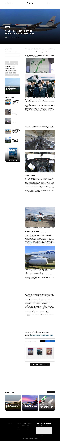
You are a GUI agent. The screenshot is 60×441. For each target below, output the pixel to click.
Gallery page (45, 172)
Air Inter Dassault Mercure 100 (39, 334)
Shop (28, 425)
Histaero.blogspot (46, 335)
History (7, 27)
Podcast (28, 430)
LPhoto (49, 172)
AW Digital (23, 427)
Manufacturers (8, 70)
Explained (7, 64)
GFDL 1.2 (51, 172)
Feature (12, 64)
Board (18, 427)
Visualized (16, 74)
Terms (28, 427)
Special (7, 74)
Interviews (12, 68)
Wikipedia (51, 335)
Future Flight (8, 66)
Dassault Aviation (32, 335)
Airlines (7, 62)
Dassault (30, 242)
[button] (50, 3)
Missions (14, 70)
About (18, 425)
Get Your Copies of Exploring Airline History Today (39, 364)
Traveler (11, 74)
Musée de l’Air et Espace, (39, 335)
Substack (23, 430)
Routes (14, 72)
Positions (18, 430)
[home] (30, 3)
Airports (11, 62)
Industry (7, 68)
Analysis (16, 62)
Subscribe (23, 425)
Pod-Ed (10, 72)
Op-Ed (7, 72)
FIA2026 (16, 64)
